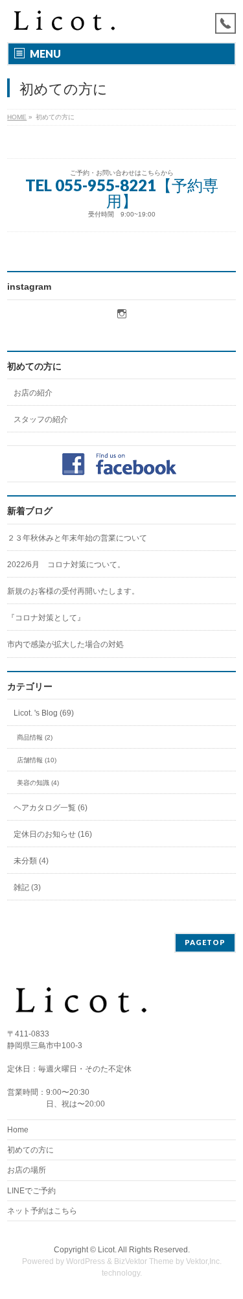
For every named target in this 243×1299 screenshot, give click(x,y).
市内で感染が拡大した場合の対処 (65, 644)
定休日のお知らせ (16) (53, 834)
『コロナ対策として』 (46, 617)
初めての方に (34, 366)
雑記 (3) (27, 887)
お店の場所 (26, 1170)
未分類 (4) (31, 860)
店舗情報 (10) (36, 760)
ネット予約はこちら (42, 1210)
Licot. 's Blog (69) (44, 713)
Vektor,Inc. (204, 1261)
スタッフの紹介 (41, 419)
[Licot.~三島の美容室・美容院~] (72, 21)
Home (18, 1129)
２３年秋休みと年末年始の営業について (77, 538)
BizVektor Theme (144, 1261)
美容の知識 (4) (38, 782)
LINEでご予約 (31, 1190)
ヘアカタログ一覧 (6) (50, 807)
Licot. (107, 1249)
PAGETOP (205, 942)
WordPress (85, 1261)
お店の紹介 (33, 392)
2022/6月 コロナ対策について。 (66, 564)
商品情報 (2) (34, 737)
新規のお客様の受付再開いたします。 (73, 591)
